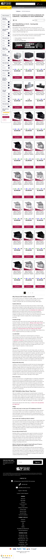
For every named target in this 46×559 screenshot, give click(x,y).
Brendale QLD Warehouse (23, 528)
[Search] (34, 4)
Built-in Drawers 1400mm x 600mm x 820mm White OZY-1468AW (40, 183)
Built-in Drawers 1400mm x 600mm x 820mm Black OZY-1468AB (17, 123)
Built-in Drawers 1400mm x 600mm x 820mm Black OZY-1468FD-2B (28, 123)
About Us (14, 7)
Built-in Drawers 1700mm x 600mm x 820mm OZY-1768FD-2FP (40, 273)
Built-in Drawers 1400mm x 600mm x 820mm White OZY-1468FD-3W (28, 213)
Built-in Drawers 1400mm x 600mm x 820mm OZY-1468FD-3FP (17, 183)
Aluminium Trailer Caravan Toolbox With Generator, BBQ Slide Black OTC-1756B (28, 64)
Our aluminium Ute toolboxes (35, 310)
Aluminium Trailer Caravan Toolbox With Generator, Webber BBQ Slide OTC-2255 (28, 93)
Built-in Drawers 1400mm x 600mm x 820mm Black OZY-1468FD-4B (17, 153)
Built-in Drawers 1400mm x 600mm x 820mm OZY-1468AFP (28, 153)
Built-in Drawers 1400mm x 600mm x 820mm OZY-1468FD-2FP (40, 153)
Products (23, 502)
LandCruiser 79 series (18, 340)
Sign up (37, 462)
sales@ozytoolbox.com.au (24, 487)
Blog (23, 525)
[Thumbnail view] (14, 20)
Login (44, 7)
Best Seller (23, 500)
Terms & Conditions (23, 515)
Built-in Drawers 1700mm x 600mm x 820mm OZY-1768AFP (28, 272)
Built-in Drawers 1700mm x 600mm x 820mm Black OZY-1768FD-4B (17, 273)
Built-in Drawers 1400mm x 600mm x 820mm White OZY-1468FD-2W (17, 213)
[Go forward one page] (33, 293)
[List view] (16, 20)
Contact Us (19, 7)
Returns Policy (23, 511)
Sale (23, 7)
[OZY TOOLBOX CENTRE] (6, 3)
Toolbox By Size (23, 504)
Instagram (23, 521)
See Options (17, 77)
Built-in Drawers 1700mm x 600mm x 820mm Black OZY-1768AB (17, 243)
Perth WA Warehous (23, 530)
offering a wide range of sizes (36, 322)
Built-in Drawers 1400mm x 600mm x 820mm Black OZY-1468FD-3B (40, 123)
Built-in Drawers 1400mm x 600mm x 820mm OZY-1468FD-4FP (28, 183)
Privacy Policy (23, 509)
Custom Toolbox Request (22, 493)
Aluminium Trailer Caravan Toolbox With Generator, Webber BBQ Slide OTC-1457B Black (40, 64)
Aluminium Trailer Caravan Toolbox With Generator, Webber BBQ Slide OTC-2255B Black (40, 93)
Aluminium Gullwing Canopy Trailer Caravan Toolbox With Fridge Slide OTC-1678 (17, 64)
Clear (4, 119)
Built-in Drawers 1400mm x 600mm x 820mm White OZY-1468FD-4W (40, 213)
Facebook (23, 519)
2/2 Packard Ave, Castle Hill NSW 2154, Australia (24, 481)
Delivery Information (23, 507)
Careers (23, 505)
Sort (33, 20)
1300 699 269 (39, 7)
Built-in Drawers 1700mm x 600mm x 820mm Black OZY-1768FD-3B (40, 243)
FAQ (23, 523)
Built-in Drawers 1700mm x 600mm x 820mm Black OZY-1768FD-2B (29, 243)
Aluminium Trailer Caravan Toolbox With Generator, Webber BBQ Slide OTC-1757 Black (17, 93)
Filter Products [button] (5, 15)
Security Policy (23, 513)
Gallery (23, 526)
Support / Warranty (22, 490)
